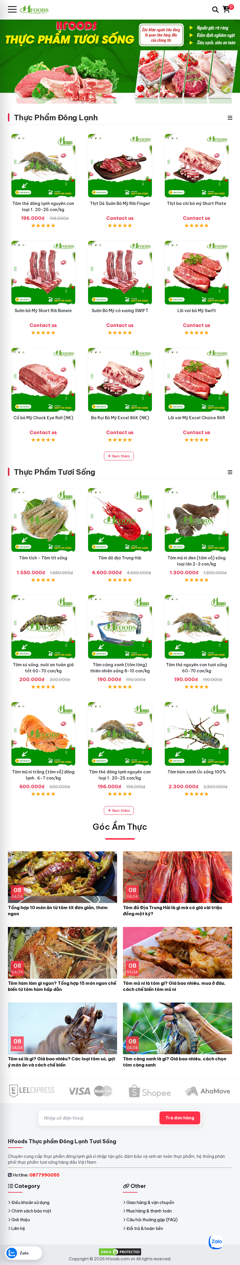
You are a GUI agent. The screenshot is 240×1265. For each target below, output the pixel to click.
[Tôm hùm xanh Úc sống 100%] (197, 734)
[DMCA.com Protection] (120, 1251)
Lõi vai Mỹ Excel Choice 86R (196, 417)
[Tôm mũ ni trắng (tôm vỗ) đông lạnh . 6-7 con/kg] (43, 734)
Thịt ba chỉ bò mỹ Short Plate (196, 203)
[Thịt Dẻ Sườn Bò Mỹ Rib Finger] (120, 166)
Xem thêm (120, 456)
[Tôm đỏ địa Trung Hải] (120, 520)
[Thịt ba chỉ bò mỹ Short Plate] (197, 166)
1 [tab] (117, 98)
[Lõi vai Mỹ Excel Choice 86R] (197, 380)
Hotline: (36, 1175)
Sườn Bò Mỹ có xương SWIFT (120, 310)
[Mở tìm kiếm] (215, 9)
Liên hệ (18, 1228)
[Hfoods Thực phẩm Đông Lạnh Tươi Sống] (37, 9)
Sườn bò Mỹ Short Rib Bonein (43, 310)
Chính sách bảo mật (31, 1211)
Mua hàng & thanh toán (149, 1211)
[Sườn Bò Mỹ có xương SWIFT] (120, 272)
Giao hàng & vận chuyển (150, 1202)
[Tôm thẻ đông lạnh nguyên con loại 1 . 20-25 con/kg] (43, 166)
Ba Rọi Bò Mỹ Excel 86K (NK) (120, 417)
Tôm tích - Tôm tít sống (43, 558)
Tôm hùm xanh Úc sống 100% (196, 772)
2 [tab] (122, 98)
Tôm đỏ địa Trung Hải (119, 558)
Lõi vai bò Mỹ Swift (196, 310)
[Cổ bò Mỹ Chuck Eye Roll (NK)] (43, 380)
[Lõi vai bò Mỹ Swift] (197, 272)
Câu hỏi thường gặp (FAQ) (152, 1219)
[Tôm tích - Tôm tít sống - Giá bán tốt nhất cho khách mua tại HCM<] (43, 520)
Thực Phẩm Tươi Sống (54, 472)
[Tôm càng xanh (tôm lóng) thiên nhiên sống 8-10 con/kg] (120, 627)
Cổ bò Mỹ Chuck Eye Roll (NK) (43, 417)
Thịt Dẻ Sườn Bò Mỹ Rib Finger (120, 203)
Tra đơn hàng (179, 1117)
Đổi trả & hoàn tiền (144, 1228)
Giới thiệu (20, 1219)
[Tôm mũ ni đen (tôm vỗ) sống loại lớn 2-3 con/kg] (197, 520)
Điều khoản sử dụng (30, 1202)
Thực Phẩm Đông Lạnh (56, 117)
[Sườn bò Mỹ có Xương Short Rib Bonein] (43, 272)
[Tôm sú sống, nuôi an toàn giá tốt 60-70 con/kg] (43, 627)
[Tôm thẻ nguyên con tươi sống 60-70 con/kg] (197, 627)
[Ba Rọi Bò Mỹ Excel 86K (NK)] (120, 380)
